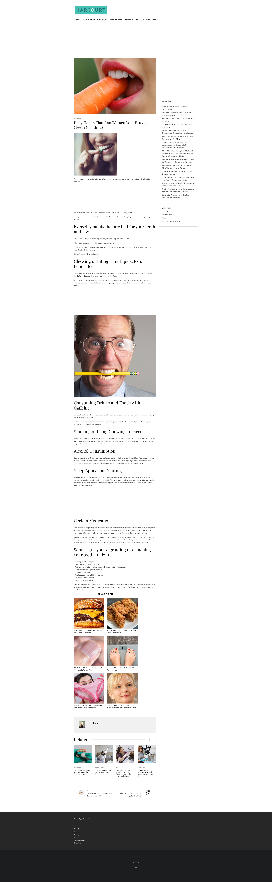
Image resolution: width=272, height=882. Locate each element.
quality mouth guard (123, 540)
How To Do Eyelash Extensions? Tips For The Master (131, 793)
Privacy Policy (167, 215)
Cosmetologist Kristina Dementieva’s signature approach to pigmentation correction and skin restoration (175, 144)
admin (94, 723)
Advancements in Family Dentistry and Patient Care (103, 772)
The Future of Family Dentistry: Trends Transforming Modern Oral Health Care (124, 773)
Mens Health (102, 20)
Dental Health (78, 118)
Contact (165, 211)
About (164, 218)
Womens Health (88, 20)
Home (77, 20)
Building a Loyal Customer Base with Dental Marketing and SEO (146, 773)
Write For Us (166, 208)
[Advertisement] (136, 39)
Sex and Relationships (150, 20)
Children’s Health (132, 20)
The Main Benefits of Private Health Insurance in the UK (100, 793)
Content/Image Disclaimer (171, 221)
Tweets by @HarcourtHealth (83, 819)
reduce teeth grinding (142, 217)
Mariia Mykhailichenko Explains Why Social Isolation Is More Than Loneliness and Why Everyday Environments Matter (177, 153)
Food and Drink (116, 20)
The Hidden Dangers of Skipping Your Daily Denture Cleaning (82, 772)
